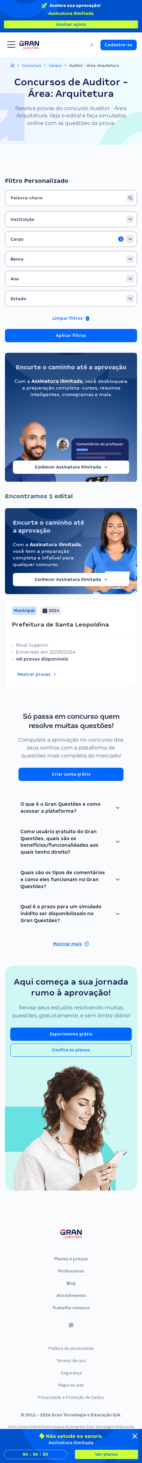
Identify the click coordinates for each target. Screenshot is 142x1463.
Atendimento (71, 1295)
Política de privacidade (71, 1348)
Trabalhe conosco (71, 1307)
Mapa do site (71, 1385)
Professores (71, 1271)
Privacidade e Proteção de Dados (71, 1397)
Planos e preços (71, 1258)
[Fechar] (134, 1436)
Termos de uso (71, 1360)
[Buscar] (130, 198)
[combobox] (71, 219)
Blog (71, 1283)
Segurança (71, 1373)
